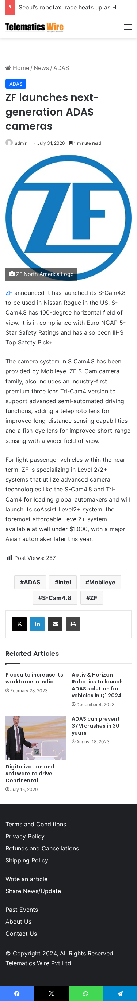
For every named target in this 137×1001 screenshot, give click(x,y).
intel (64, 582)
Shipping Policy (26, 860)
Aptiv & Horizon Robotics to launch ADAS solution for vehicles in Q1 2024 (97, 685)
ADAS (61, 67)
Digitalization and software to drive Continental (29, 773)
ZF (8, 292)
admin (21, 143)
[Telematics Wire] (34, 26)
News (41, 67)
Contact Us (21, 933)
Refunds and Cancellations (42, 848)
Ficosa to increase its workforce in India (34, 678)
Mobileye (102, 582)
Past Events (21, 909)
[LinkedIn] (37, 624)
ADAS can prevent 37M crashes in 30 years (96, 725)
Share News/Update (33, 891)
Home (20, 67)
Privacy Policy (25, 836)
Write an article (26, 879)
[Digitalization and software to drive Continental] (35, 738)
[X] (19, 624)
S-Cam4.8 (57, 597)
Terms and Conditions (35, 824)
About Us (18, 921)
